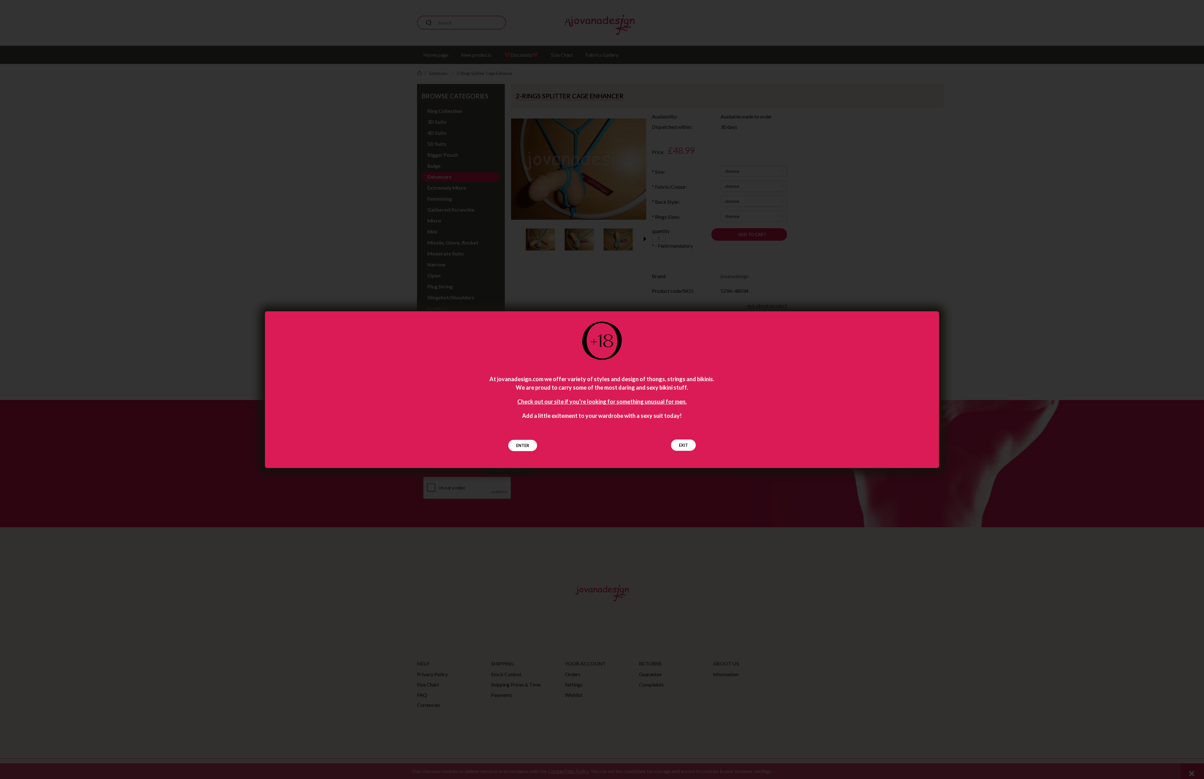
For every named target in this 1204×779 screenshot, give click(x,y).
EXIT (683, 445)
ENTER (522, 445)
